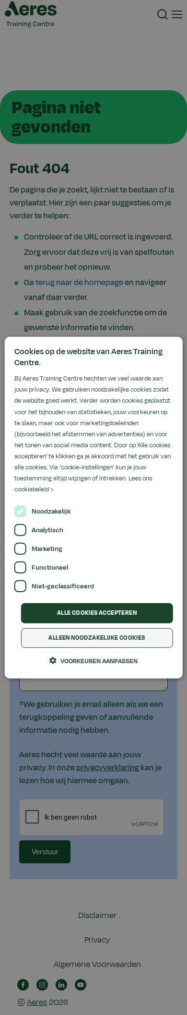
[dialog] (94, 507)
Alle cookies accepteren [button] (97, 613)
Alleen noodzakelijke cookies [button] (96, 637)
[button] (93, 661)
